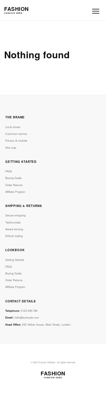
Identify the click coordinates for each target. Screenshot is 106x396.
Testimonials (13, 222)
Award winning (14, 229)
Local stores (12, 127)
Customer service (16, 134)
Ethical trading (14, 236)
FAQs (8, 171)
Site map (10, 148)
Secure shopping (15, 215)
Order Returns (14, 185)
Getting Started (14, 260)
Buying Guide (13, 178)
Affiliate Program (15, 192)
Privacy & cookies (16, 141)
